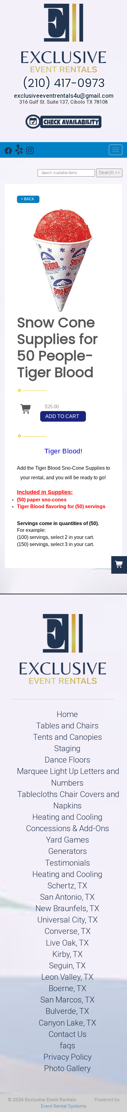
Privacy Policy (67, 1057)
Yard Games (67, 839)
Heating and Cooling (67, 817)
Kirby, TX (67, 954)
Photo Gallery (67, 1068)
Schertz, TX (67, 885)
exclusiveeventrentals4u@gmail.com (63, 95)
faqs (67, 1045)
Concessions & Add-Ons (67, 828)
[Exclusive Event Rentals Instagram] (30, 152)
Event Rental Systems (63, 1106)
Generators (67, 851)
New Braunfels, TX (67, 908)
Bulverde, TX (67, 1011)
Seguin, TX (67, 965)
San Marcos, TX (67, 999)
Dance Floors (67, 759)
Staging (67, 748)
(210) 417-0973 (64, 83)
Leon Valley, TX (67, 977)
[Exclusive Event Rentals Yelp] (19, 152)
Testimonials (67, 862)
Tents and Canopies (67, 737)
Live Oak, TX (67, 942)
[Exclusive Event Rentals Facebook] (8, 152)
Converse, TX (67, 931)
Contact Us (67, 1034)
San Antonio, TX (67, 897)
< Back (27, 199)
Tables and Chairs (67, 725)
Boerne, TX (67, 988)
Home (67, 714)
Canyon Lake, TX (67, 1022)
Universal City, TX (67, 919)
